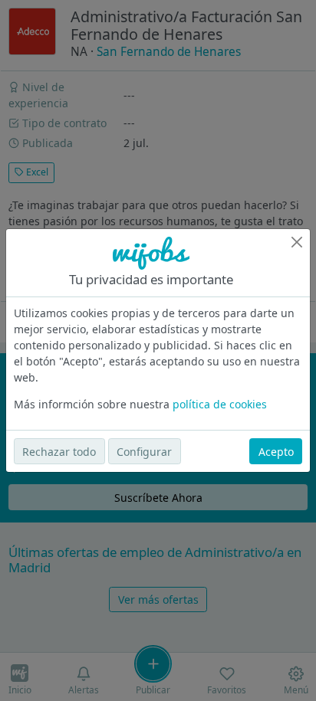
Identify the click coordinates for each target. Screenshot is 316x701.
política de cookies (220, 404)
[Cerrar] (297, 242)
